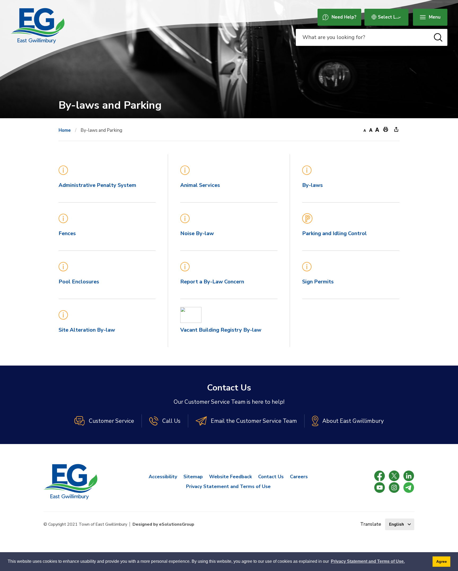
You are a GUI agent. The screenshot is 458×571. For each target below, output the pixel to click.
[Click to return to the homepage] (38, 25)
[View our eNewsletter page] (408, 487)
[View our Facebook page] (379, 476)
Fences (67, 233)
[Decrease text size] (364, 129)
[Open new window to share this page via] (396, 129)
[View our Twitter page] (394, 476)
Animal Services (200, 185)
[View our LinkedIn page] (408, 476)
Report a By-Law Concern (212, 281)
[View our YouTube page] (379, 487)
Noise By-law (197, 233)
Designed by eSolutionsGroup (163, 524)
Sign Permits (318, 281)
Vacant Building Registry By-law (220, 329)
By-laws (312, 185)
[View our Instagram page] (394, 487)
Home (65, 130)
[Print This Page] (385, 129)
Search (438, 37)
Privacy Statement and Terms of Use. (368, 561)
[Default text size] (370, 129)
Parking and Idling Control (334, 233)
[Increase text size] (377, 129)
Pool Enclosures (79, 281)
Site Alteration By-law (87, 329)
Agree (441, 561)
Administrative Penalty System (97, 185)
